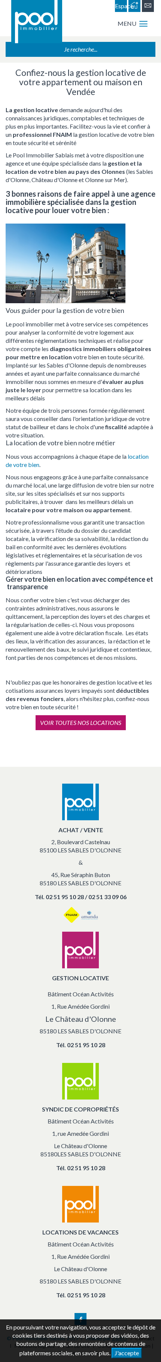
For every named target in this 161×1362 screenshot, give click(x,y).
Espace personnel (121, 7)
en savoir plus (92, 1352)
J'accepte (127, 1352)
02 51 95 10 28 (86, 1044)
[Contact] (148, 6)
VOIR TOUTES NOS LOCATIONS (80, 722)
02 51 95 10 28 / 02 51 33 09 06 (86, 896)
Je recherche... (80, 49)
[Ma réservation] (134, 6)
